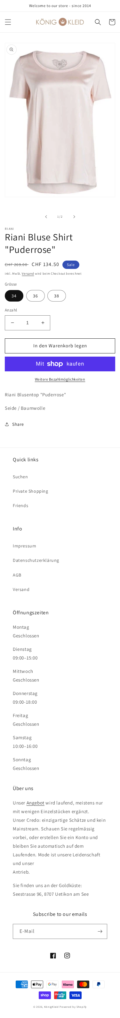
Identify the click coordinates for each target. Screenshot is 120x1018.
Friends (20, 505)
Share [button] (18, 424)
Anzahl (11, 310)
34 (14, 296)
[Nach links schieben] (46, 217)
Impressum (24, 546)
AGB (17, 575)
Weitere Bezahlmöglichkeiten (60, 379)
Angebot (35, 803)
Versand (28, 273)
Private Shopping (30, 491)
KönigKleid (51, 1006)
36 (35, 296)
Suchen (20, 477)
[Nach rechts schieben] (74, 217)
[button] (8, 22)
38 (56, 296)
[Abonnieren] (100, 931)
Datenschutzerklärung (36, 560)
